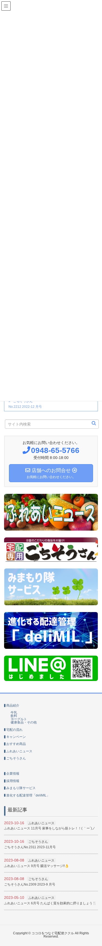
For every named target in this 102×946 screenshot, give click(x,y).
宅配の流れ (14, 730)
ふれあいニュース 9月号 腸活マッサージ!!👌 (36, 866)
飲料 (14, 716)
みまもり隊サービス (21, 788)
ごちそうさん (16, 758)
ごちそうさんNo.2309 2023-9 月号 (29, 884)
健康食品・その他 (24, 722)
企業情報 (12, 773)
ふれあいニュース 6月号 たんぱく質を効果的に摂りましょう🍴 (50, 903)
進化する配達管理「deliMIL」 (28, 795)
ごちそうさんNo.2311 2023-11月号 (30, 847)
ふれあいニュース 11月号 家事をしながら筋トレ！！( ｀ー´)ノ (49, 828)
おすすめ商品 (16, 744)
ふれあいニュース (19, 751)
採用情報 (12, 781)
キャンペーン (16, 737)
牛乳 (14, 712)
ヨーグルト (19, 719)
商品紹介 (12, 705)
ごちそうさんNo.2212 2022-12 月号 (25, 404)
